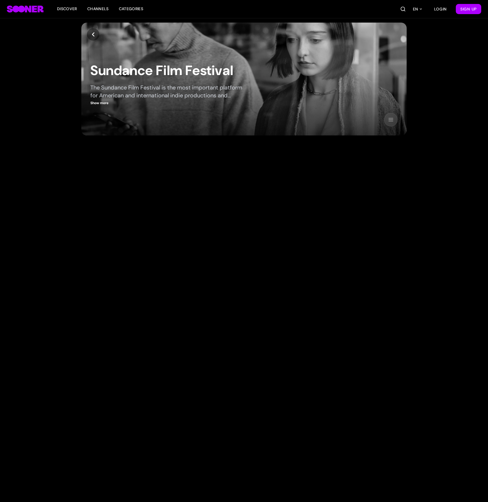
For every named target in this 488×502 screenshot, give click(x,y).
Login (440, 9)
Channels (98, 8)
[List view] (391, 119)
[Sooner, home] (25, 9)
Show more (99, 103)
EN (415, 9)
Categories (131, 8)
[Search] (403, 9)
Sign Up (468, 9)
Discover (67, 8)
